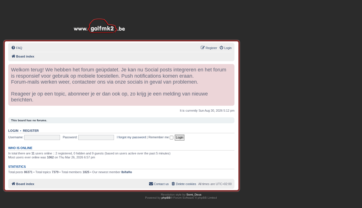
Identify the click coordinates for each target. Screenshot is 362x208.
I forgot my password (131, 137)
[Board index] (101, 17)
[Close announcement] (230, 68)
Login (13, 130)
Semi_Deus (193, 194)
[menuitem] (16, 47)
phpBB (166, 197)
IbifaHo (126, 172)
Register (31, 130)
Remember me (159, 137)
